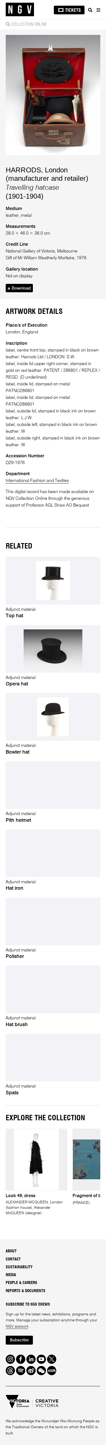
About (11, 1251)
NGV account (17, 1326)
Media (11, 1275)
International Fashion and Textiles (37, 480)
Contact (13, 1259)
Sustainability (19, 1267)
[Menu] (98, 10)
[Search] (90, 10)
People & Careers (21, 1283)
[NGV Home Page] (20, 9)
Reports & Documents (25, 1291)
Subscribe (19, 1340)
